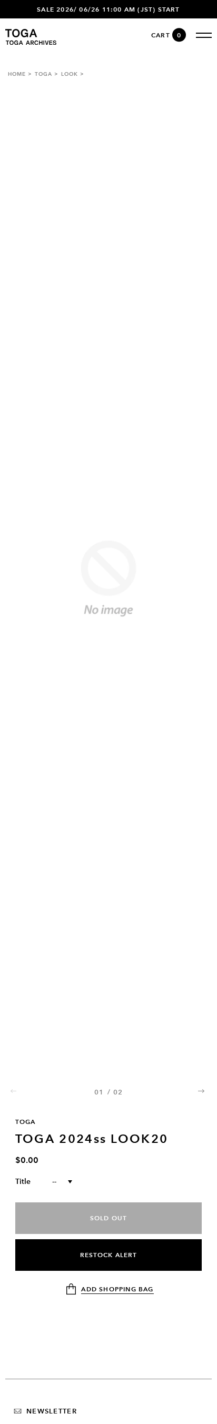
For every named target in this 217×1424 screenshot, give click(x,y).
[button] (202, 1090)
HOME (17, 74)
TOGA (43, 74)
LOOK (69, 74)
